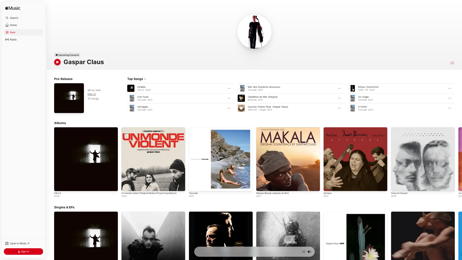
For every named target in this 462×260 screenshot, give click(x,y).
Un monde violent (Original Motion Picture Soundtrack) (152, 128)
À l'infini (362, 106)
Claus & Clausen (400, 128)
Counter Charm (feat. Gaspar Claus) (268, 106)
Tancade (193, 128)
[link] (136, 79)
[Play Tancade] (193, 186)
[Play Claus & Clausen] (395, 186)
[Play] (57, 62)
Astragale (142, 106)
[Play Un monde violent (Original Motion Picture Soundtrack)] (126, 186)
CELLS (92, 94)
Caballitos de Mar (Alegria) (263, 96)
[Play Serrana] (328, 186)
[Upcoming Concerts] (67, 55)
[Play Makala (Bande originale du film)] (260, 186)
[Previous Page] (123, 98)
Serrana (328, 128)
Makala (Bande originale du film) (274, 128)
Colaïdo (141, 86)
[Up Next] (304, 251)
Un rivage (363, 96)
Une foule (143, 96)
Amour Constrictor (368, 86)
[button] (23, 18)
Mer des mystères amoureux (264, 86)
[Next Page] (458, 98)
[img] (12, 8)
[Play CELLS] (58, 108)
